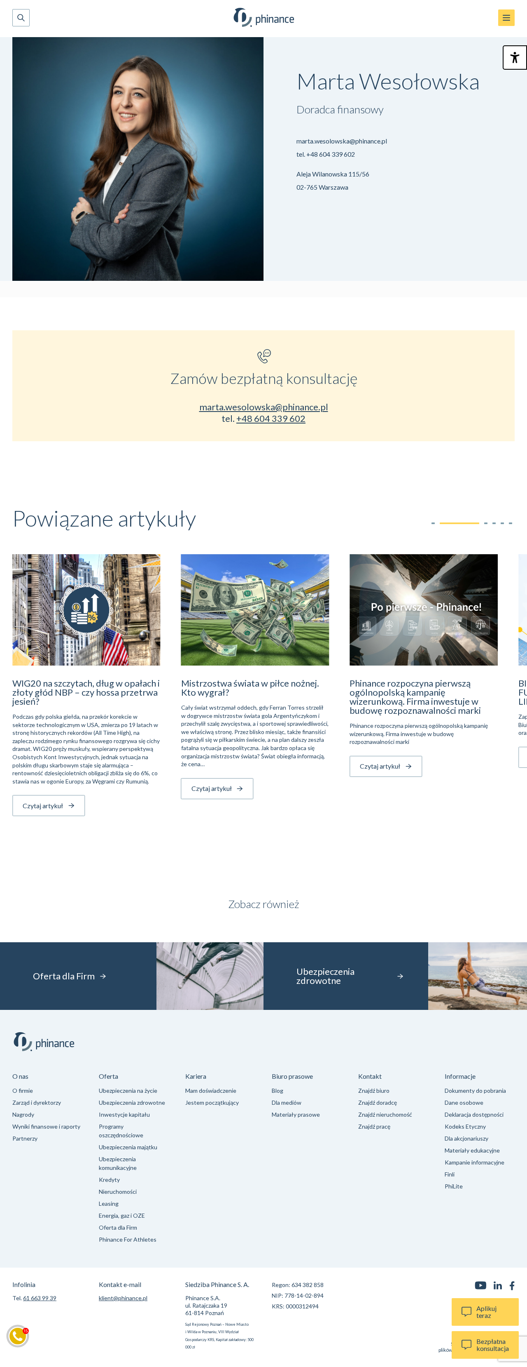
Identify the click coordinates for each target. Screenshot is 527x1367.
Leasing (109, 1203)
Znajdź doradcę (377, 1102)
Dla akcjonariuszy (466, 1138)
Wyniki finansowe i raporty (46, 1126)
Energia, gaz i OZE (122, 1215)
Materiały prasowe (296, 1114)
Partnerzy (24, 1138)
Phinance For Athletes (127, 1239)
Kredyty (109, 1179)
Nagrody (23, 1114)
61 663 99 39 (39, 1297)
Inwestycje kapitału (124, 1114)
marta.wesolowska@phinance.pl (341, 141)
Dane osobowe (464, 1102)
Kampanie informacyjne (474, 1162)
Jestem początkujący (212, 1102)
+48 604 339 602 (330, 154)
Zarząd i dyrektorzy (36, 1102)
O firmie (22, 1090)
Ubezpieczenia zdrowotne (132, 1102)
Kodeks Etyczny (465, 1126)
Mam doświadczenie (210, 1090)
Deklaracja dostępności (474, 1114)
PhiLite (454, 1186)
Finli (450, 1174)
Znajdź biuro (373, 1090)
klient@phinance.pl (123, 1297)
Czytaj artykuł (43, 805)
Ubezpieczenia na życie (128, 1090)
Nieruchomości (118, 1191)
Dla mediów (286, 1102)
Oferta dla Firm (118, 1227)
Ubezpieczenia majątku (128, 1147)
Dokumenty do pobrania (475, 1090)
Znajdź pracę (374, 1126)
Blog (277, 1090)
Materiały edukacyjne (472, 1150)
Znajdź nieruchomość (385, 1114)
